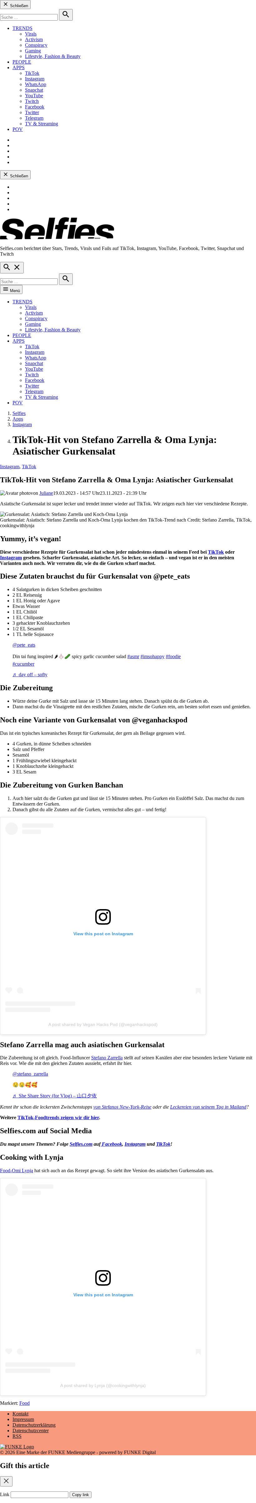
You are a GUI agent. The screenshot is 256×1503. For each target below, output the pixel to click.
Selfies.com (81, 1144)
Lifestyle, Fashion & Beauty (53, 56)
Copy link (80, 1494)
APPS (18, 67)
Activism (34, 39)
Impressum (23, 1419)
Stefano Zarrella (107, 1057)
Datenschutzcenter (30, 1430)
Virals (31, 33)
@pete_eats (23, 645)
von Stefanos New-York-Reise (122, 1107)
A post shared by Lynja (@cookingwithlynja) (103, 1385)
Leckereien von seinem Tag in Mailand (208, 1107)
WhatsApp (35, 84)
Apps (17, 419)
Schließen (18, 5)
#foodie (173, 656)
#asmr (133, 656)
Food (24, 1403)
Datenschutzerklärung (34, 1425)
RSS (17, 1436)
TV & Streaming (41, 123)
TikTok (32, 73)
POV (17, 129)
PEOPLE (21, 62)
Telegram (34, 118)
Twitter (32, 112)
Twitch (32, 101)
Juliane (46, 493)
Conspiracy (36, 45)
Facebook (34, 106)
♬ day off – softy (29, 674)
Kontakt (20, 1413)
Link (4, 1494)
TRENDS (22, 28)
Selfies (19, 413)
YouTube (34, 95)
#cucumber (23, 664)
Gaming (33, 50)
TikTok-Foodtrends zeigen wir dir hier (58, 1117)
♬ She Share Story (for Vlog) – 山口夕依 (54, 1095)
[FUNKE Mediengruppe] (17, 1446)
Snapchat (34, 90)
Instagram (34, 78)
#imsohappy (152, 656)
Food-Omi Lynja (16, 1170)
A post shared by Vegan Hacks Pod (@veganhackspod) (103, 1024)
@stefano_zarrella (30, 1074)
